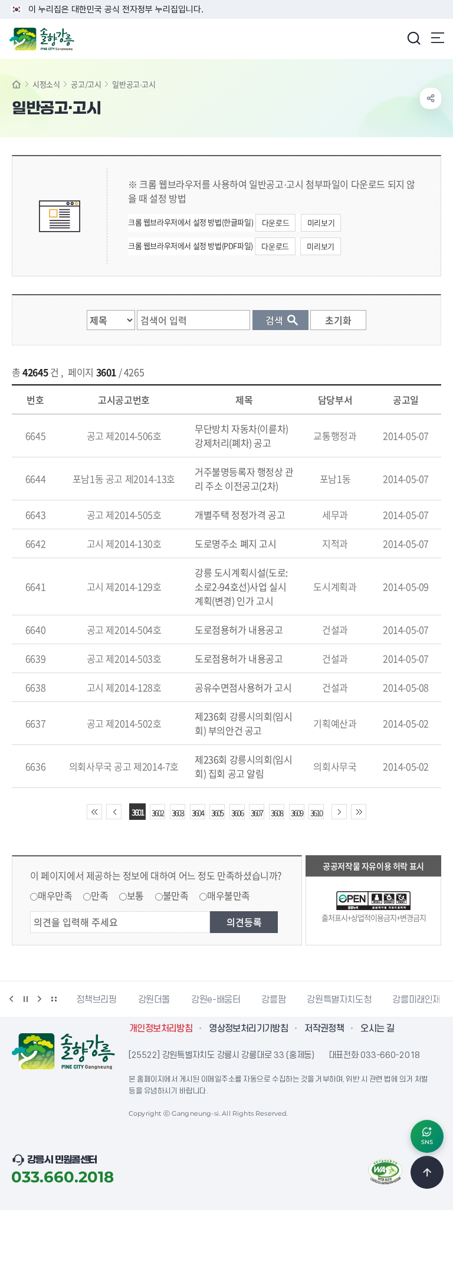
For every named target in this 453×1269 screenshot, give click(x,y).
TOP (427, 1172)
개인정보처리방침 (160, 1028)
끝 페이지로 (358, 811)
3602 (157, 812)
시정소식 (46, 84)
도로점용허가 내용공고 (239, 629)
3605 (217, 812)
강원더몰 (154, 999)
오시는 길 (377, 1028)
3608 (277, 812)
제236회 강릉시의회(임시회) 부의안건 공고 (243, 723)
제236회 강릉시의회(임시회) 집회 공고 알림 (243, 766)
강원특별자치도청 (339, 999)
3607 (256, 812)
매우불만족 (228, 895)
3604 (197, 812)
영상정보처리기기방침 (248, 1028)
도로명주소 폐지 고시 (236, 543)
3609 (297, 812)
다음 (39, 999)
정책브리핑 (96, 999)
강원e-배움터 (215, 999)
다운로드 (275, 222)
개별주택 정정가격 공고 (240, 514)
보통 (135, 895)
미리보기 (320, 222)
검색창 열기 (413, 38)
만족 (99, 895)
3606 (237, 812)
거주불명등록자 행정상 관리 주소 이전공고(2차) (244, 478)
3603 (177, 812)
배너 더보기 (53, 999)
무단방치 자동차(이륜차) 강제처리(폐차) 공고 (241, 435)
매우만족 (55, 895)
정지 (25, 999)
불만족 (176, 895)
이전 (11, 999)
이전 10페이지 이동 (114, 811)
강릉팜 (273, 999)
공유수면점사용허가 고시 (243, 687)
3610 (316, 812)
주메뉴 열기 (437, 38)
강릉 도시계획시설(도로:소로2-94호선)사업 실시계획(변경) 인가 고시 (241, 586)
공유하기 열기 (430, 98)
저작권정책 (324, 1028)
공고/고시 (86, 84)
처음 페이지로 (94, 811)
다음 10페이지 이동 (339, 811)
